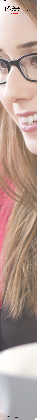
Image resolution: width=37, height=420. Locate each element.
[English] (32, 9)
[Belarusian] (32, 6)
